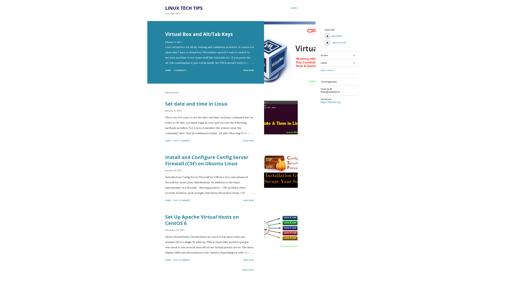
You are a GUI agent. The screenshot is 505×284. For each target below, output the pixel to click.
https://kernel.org (330, 102)
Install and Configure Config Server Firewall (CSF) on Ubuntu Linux (207, 160)
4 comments (180, 70)
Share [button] (168, 70)
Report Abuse (327, 70)
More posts (248, 270)
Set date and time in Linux (196, 104)
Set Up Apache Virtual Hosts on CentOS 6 (202, 220)
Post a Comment (182, 140)
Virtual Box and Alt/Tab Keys (199, 34)
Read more (248, 70)
